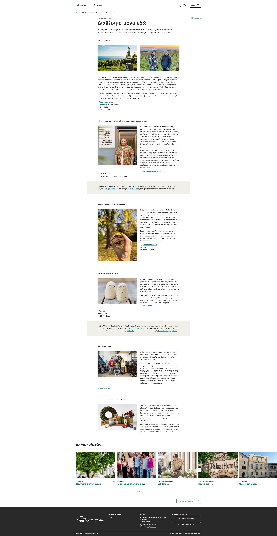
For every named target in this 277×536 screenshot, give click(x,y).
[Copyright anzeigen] (113, 476)
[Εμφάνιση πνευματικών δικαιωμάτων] (134, 69)
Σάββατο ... (163, 483)
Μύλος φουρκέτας (248, 483)
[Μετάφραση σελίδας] (185, 5)
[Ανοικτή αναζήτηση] (179, 5)
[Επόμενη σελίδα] (198, 470)
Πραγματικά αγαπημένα (88, 483)
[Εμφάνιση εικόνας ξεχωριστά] (131, 69)
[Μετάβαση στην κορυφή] (198, 501)
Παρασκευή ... (205, 483)
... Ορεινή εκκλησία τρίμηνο (131, 483)
